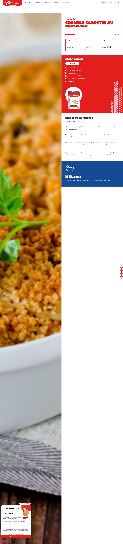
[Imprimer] (113, 35)
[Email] (118, 35)
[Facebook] (115, 35)
